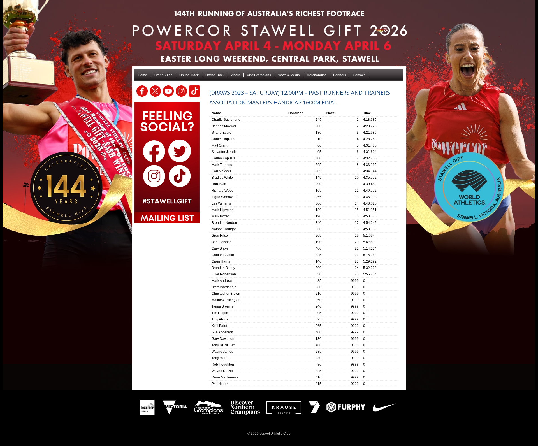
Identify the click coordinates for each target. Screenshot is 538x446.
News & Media (289, 75)
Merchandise (316, 75)
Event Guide (163, 75)
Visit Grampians (259, 75)
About (235, 75)
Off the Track (214, 75)
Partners (339, 75)
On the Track (189, 75)
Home (142, 75)
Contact (359, 75)
